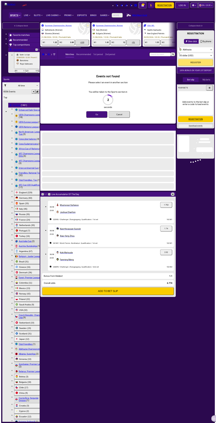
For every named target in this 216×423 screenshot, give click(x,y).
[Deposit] (151, 5)
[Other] (157, 65)
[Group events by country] (37, 92)
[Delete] (173, 199)
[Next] (49, 199)
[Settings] (194, 5)
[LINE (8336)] (43, 54)
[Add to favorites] (88, 25)
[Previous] (36, 49)
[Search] (173, 54)
